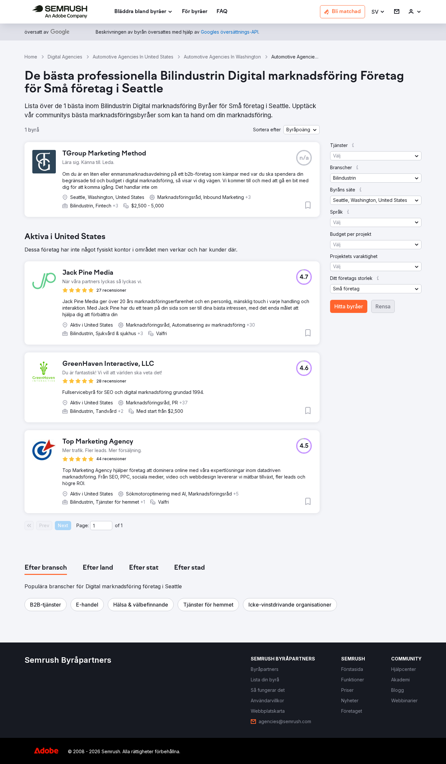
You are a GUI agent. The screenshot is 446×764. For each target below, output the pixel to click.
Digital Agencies (65, 56)
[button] (378, 11)
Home (30, 56)
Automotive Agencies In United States (133, 56)
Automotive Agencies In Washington (222, 56)
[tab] (45, 568)
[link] (194, 12)
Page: (82, 525)
